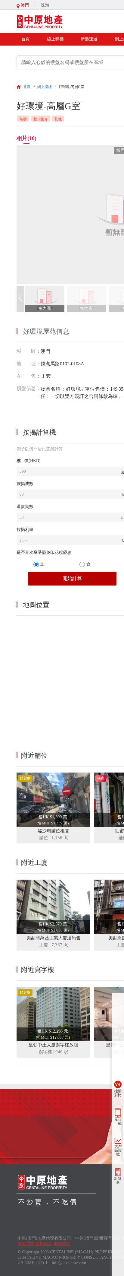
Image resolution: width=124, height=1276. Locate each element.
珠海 (45, 5)
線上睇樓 (55, 39)
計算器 (118, 1180)
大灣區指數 (118, 1150)
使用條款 (44, 1243)
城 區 (26, 351)
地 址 (26, 363)
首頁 (25, 39)
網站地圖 (62, 1243)
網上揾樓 (44, 87)
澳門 (24, 5)
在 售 (26, 376)
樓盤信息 (26, 388)
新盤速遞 (89, 39)
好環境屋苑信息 (46, 331)
